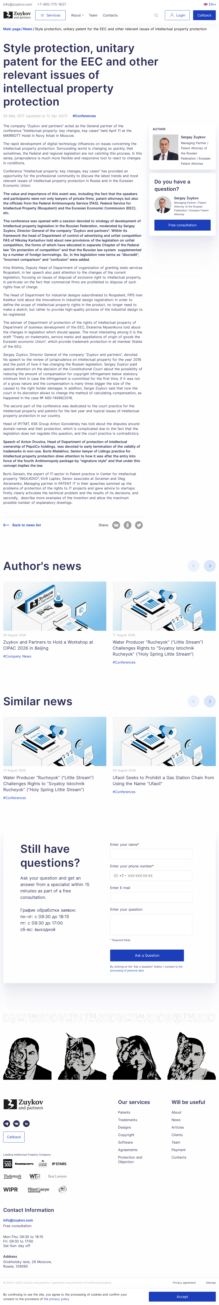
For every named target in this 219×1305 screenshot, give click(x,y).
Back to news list (26, 525)
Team (176, 1142)
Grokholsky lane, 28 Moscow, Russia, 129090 (27, 1264)
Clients (177, 1135)
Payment (179, 1150)
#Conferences (84, 116)
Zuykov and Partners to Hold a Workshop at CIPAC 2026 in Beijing (48, 645)
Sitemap (211, 1282)
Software (125, 1142)
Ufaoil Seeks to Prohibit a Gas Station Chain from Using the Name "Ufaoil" (163, 780)
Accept (182, 1297)
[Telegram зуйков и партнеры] (6, 1123)
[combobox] (118, 876)
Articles (178, 1127)
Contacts (179, 1157)
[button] (210, 566)
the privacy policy (56, 1299)
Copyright (126, 1135)
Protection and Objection (130, 1159)
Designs (124, 1127)
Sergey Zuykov (193, 137)
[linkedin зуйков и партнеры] (26, 1123)
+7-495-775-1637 (51, 4)
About (176, 1112)
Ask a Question (147, 955)
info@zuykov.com (17, 4)
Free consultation (183, 225)
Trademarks (127, 1120)
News (176, 1120)
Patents (124, 1112)
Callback (204, 15)
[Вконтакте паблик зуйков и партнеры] (16, 1123)
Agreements (128, 1150)
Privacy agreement (184, 1282)
